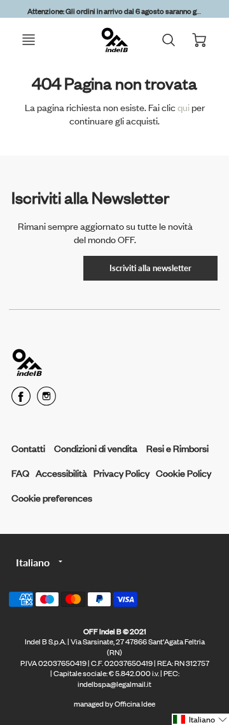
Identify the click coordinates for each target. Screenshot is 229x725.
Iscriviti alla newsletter (150, 268)
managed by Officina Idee (114, 703)
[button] (200, 719)
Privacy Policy (121, 472)
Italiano (33, 562)
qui (184, 107)
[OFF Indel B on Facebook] (21, 400)
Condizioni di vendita (95, 448)
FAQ (20, 472)
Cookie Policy (183, 472)
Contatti (28, 448)
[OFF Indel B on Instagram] (46, 400)
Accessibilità (61, 472)
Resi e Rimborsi (177, 448)
